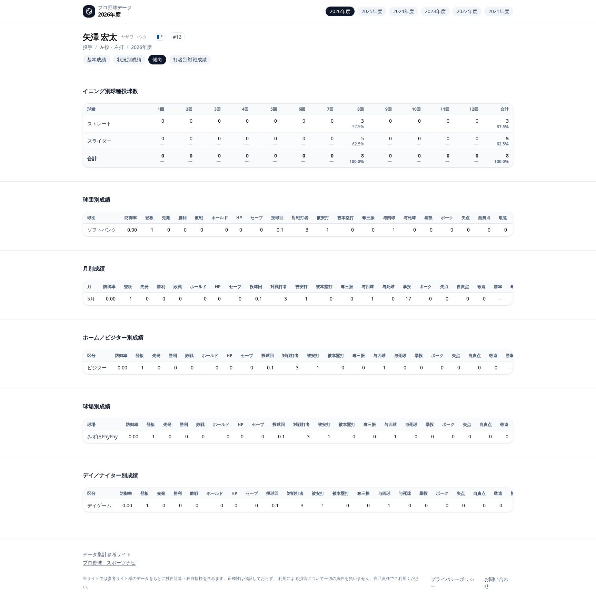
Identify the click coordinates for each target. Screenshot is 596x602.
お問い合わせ (496, 582)
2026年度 (340, 11)
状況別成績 (129, 59)
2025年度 (371, 11)
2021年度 (498, 11)
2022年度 (467, 11)
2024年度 (403, 11)
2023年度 (435, 11)
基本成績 (96, 59)
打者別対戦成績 (190, 59)
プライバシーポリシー (452, 582)
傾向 (157, 59)
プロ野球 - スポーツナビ (109, 562)
